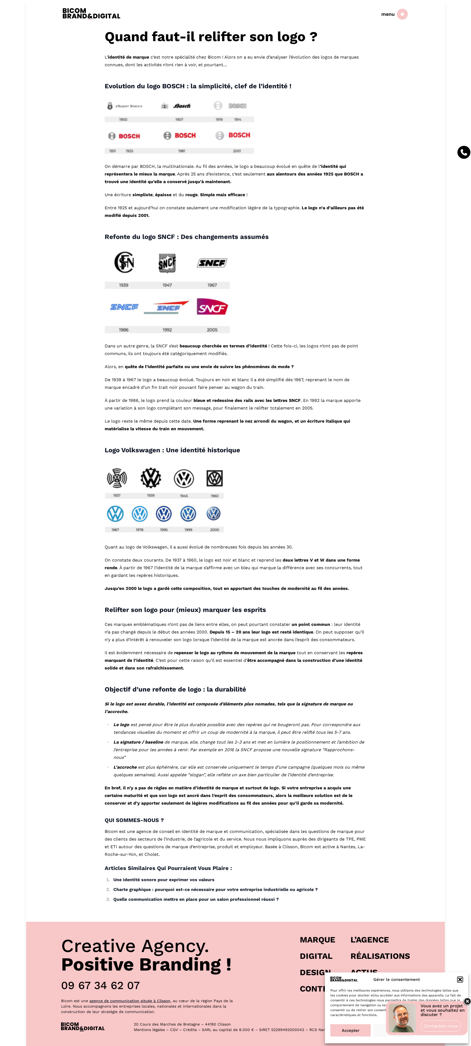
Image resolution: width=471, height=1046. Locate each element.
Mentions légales (149, 1029)
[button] (460, 979)
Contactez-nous (441, 1026)
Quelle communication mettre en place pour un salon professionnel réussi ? (196, 899)
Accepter (351, 1030)
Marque (317, 939)
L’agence (370, 939)
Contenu (320, 988)
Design (315, 972)
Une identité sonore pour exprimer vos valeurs (164, 879)
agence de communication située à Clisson (129, 1001)
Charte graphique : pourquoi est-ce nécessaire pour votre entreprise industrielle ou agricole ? (215, 889)
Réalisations (380, 956)
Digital (316, 956)
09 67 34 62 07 (100, 985)
